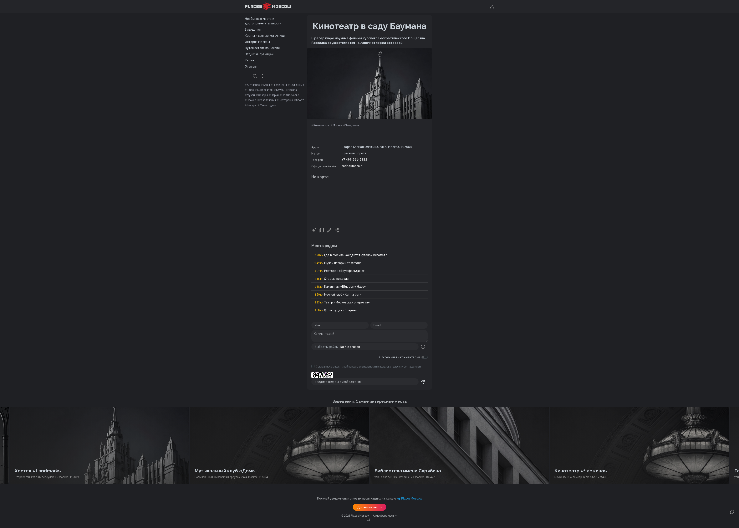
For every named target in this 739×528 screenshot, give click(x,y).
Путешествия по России (262, 48)
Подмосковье (290, 95)
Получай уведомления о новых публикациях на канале (369, 498)
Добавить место (369, 507)
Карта (249, 60)
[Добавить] (247, 75)
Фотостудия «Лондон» (335, 310)
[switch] (424, 357)
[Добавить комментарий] (732, 511)
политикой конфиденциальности (355, 366)
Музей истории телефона (337, 263)
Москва (292, 90)
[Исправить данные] (329, 230)
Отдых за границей (259, 54)
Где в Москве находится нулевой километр (350, 255)
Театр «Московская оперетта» (342, 302)
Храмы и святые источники (265, 36)
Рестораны (286, 100)
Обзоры (263, 95)
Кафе (250, 90)
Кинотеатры (265, 90)
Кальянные (297, 85)
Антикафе (253, 85)
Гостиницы (280, 85)
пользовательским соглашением (400, 366)
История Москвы (257, 42)
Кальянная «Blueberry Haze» (340, 286)
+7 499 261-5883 (354, 159)
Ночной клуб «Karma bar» (337, 294)
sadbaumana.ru (352, 166)
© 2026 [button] (369, 515)
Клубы (280, 90)
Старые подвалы (331, 279)
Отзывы (251, 66)
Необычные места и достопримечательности (263, 21)
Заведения (253, 29)
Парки (275, 95)
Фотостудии (268, 105)
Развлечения (267, 100)
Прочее (251, 100)
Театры (252, 105)
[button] (313, 230)
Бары (266, 85)
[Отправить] (423, 381)
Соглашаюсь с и (368, 366)
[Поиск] (254, 75)
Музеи (251, 95)
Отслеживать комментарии (399, 357)
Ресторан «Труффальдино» (339, 271)
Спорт (300, 100)
